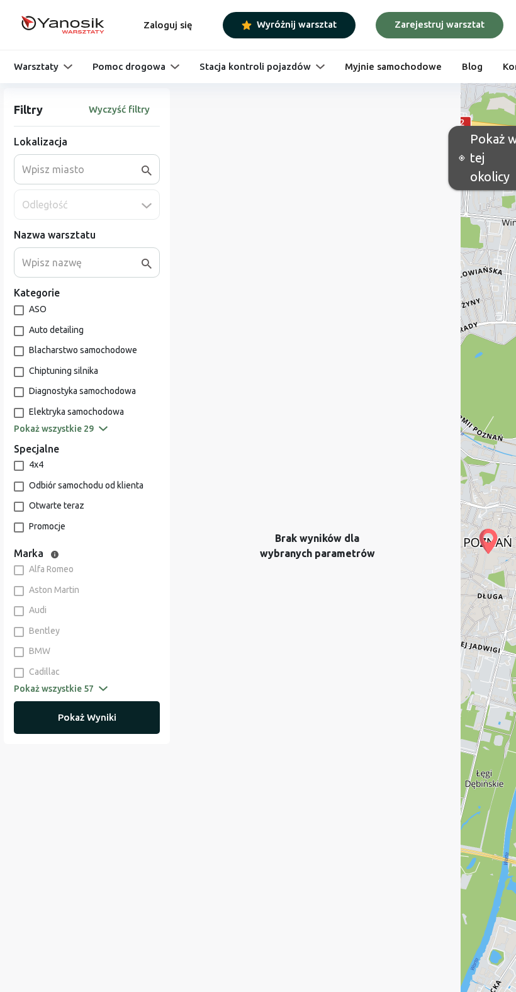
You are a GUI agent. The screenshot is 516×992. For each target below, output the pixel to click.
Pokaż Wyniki (87, 717)
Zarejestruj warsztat (440, 24)
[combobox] (82, 169)
